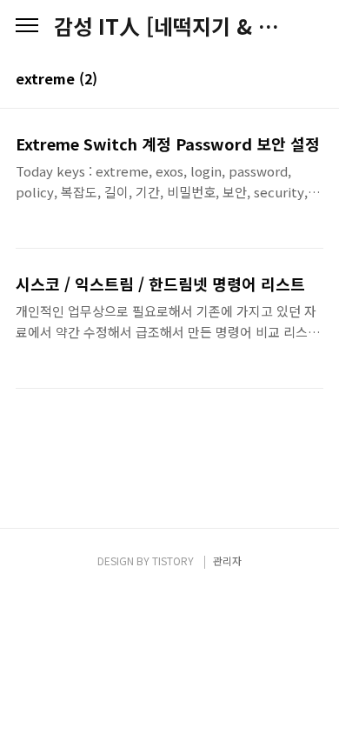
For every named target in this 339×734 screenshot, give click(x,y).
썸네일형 (288, 80)
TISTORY (173, 560)
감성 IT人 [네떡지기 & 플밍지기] (169, 26)
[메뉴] (27, 26)
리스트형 (312, 80)
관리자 (227, 560)
